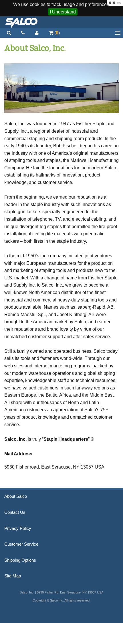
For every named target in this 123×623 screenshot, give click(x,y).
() (56, 32)
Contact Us (14, 512)
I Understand (63, 11)
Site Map (12, 576)
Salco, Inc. (21, 22)
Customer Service (21, 544)
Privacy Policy (17, 528)
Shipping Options (20, 560)
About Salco (15, 496)
